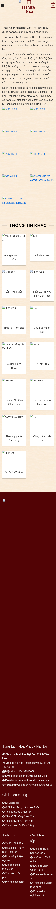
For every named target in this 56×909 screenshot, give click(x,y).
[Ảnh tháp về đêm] (42, 183)
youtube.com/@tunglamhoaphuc (34, 784)
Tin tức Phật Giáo (14, 843)
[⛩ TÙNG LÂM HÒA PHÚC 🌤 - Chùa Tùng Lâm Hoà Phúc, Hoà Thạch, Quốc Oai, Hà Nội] (28, 6)
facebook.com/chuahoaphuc (33, 780)
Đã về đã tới (12, 802)
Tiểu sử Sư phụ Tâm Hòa (19, 821)
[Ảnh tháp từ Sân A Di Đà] (14, 183)
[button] (3, 5)
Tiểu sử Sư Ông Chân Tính (20, 816)
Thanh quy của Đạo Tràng (19, 825)
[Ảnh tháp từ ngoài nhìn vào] (14, 138)
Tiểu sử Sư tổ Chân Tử (18, 811)
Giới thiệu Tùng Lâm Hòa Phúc (22, 807)
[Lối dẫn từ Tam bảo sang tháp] (42, 116)
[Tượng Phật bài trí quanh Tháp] (14, 116)
